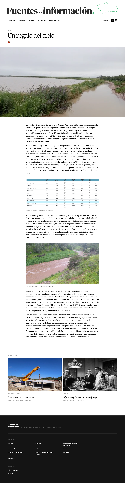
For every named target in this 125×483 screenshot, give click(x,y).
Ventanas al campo (14, 393)
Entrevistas (11, 458)
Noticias (22, 21)
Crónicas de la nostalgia (15, 452)
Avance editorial (13, 449)
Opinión (31, 21)
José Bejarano (15, 42)
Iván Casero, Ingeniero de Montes (20, 400)
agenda (10, 443)
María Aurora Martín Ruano (75, 400)
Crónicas (38, 449)
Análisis (38, 443)
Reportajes (42, 21)
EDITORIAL (66, 452)
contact (10, 473)
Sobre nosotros (13, 470)
